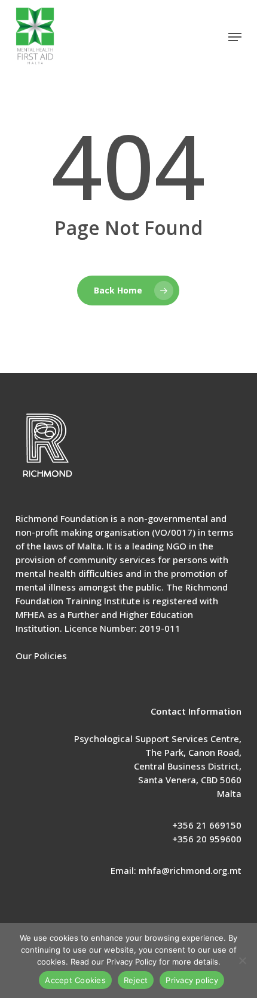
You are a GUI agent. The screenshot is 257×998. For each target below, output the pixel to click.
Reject (136, 980)
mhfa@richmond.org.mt (190, 870)
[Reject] (242, 960)
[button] (234, 37)
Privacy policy (192, 980)
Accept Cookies (75, 980)
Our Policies (41, 656)
